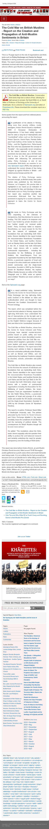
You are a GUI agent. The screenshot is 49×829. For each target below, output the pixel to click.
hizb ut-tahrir (36, 779)
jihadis (10, 787)
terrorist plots (25, 808)
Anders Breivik (6, 45)
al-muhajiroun (37, 760)
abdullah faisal (8, 758)
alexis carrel (23, 765)
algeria (31, 765)
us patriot (13, 810)
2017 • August (29, 732)
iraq (18, 782)
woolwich (35, 813)
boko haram (20, 772)
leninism (18, 789)
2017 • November (30, 727)
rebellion (27, 796)
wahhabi (21, 810)
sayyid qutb (25, 798)
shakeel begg (35, 798)
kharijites (26, 787)
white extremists (25, 813)
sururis (28, 803)
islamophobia (8, 784)
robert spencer (8, 798)
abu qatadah (7, 760)
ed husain (16, 777)
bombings (29, 772)
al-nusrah (18, 763)
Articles (18, 25)
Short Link (42, 477)
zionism (6, 815)
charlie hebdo (21, 775)
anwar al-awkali (28, 767)
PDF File (6, 109)
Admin (9, 40)
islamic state (29, 782)
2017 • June (28, 737)
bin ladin (12, 772)
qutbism (19, 796)
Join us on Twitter (24, 536)
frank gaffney (15, 779)
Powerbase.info (8, 107)
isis (22, 782)
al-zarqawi (13, 765)
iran (14, 782)
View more (33, 719)
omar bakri (14, 794)
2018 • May (28, 725)
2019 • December (30, 722)
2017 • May (28, 739)
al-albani (17, 760)
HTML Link (26, 477)
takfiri (40, 803)
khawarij (33, 787)
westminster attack (11, 813)
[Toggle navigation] (3, 19)
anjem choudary (15, 767)
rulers (17, 798)
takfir (34, 803)
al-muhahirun (26, 760)
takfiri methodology (10, 806)
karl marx (17, 787)
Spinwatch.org (30, 105)
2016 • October (29, 744)
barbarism (6, 770)
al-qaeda (26, 763)
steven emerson (16, 801)
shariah (6, 801)
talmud (26, 806)
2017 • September (30, 729)
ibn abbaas (7, 782)
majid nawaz (26, 789)
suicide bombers (29, 801)
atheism (38, 767)
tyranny (33, 808)
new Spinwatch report (16, 166)
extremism (38, 777)
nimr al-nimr (32, 791)
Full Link (34, 477)
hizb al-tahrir (25, 779)
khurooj (6, 789)
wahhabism (38, 810)
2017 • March (29, 741)
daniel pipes (31, 775)
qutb (13, 796)
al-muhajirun (8, 763)
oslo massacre (25, 794)
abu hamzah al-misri (22, 758)
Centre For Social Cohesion (33, 42)
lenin (11, 789)
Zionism (12, 42)
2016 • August (29, 746)
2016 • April (28, 748)
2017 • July (28, 734)
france (6, 779)
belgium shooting (18, 770)
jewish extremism (29, 784)
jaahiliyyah (18, 784)
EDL (7, 42)
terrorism (15, 808)
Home (12, 25)
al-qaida (34, 763)
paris (33, 794)
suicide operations (18, 803)
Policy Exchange (20, 42)
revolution (34, 796)
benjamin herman (32, 770)
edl (22, 777)
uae (39, 808)
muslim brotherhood (19, 791)
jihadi (5, 787)
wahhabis (29, 810)
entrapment (29, 777)
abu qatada (35, 758)
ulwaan (5, 810)
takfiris (20, 806)
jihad (39, 784)
